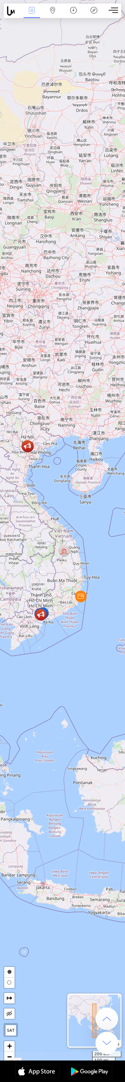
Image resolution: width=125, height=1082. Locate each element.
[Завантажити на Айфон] (37, 1072)
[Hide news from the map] (9, 1013)
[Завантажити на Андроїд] (90, 1072)
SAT (11, 1030)
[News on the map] (13, 10)
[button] (81, 596)
